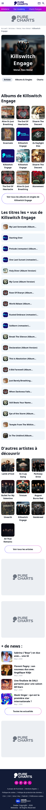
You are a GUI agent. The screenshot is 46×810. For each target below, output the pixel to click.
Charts (40, 79)
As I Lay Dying (23, 475)
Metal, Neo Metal (23, 69)
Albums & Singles (23, 79)
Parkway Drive (38, 475)
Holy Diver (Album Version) (22, 270)
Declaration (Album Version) (23, 347)
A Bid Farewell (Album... (21, 369)
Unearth (8, 517)
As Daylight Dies (38, 144)
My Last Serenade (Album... (22, 226)
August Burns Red (38, 497)
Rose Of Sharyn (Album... (21, 292)
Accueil (4, 28)
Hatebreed (38, 517)
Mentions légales (31, 789)
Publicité (25, 796)
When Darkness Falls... (20, 391)
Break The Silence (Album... (22, 336)
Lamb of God (8, 473)
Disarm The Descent (38, 123)
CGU (4, 796)
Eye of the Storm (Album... (22, 413)
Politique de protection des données (30, 792)
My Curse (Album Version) (22, 281)
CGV (9, 796)
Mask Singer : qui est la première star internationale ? (26, 698)
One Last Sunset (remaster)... (23, 259)
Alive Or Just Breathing (8, 123)
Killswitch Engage (23, 60)
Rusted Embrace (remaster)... (23, 314)
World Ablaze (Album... (20, 303)
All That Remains (8, 540)
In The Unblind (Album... (21, 435)
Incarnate (8, 143)
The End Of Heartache (23, 123)
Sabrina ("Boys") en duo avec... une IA (27, 654)
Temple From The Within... (22, 424)
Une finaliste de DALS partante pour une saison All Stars (28, 683)
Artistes (12, 28)
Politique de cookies (9, 792)
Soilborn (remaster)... (19, 325)
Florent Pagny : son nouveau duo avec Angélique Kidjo (24, 669)
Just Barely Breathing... (20, 380)
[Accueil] (21, 3)
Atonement (38, 186)
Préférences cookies (36, 796)
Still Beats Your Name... (21, 402)
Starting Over (16, 237)
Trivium (23, 495)
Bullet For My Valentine (7, 497)
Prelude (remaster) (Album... (23, 248)
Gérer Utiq (16, 796)
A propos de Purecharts (15, 789)
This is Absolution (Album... (22, 358)
